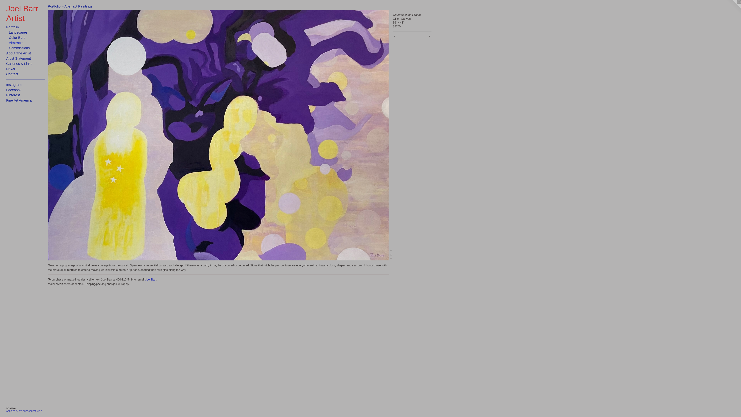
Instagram (14, 85)
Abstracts (16, 43)
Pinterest (13, 95)
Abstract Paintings (78, 6)
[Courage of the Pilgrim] (218, 135)
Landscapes (18, 32)
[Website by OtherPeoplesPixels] (733, 7)
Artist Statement (18, 58)
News (10, 69)
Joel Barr (150, 279)
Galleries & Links (19, 64)
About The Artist (18, 53)
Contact (12, 74)
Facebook (13, 90)
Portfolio (12, 27)
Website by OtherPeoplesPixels (24, 411)
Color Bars (17, 38)
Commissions (19, 48)
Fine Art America (19, 100)
